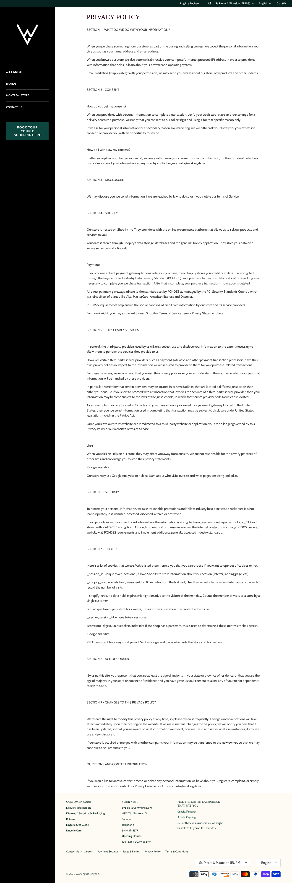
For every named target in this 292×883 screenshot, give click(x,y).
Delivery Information (78, 807)
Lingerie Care (73, 830)
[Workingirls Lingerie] (27, 34)
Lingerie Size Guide (77, 824)
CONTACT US (14, 107)
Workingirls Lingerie (87, 873)
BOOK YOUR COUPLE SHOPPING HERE (27, 131)
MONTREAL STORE (17, 95)
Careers (88, 851)
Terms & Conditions (176, 851)
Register (194, 3)
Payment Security (107, 851)
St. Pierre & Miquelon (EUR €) (232, 3)
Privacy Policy (152, 851)
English (263, 3)
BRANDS (11, 83)
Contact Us (72, 851)
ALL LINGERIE (14, 72)
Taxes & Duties (131, 851)
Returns (70, 819)
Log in (184, 3)
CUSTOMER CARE (78, 801)
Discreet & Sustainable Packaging (85, 813)
